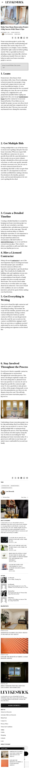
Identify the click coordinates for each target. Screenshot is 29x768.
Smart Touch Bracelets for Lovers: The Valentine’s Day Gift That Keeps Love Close (18, 586)
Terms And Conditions (6, 726)
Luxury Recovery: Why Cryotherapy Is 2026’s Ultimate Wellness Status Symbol (17, 567)
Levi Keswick (9, 34)
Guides (13, 32)
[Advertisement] (14, 127)
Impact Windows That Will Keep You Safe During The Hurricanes (13, 686)
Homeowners (15, 485)
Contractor (5, 485)
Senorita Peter (11, 591)
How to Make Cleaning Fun (14, 579)
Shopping (3, 735)
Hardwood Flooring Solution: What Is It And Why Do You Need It (14, 633)
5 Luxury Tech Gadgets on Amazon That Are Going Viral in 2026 (18, 539)
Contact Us (4, 721)
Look (2, 741)
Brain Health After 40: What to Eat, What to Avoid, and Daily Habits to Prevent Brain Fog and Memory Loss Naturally (18, 557)
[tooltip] (12, 38)
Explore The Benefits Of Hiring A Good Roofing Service (14, 657)
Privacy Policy (4, 723)
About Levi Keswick (6, 712)
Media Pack (4, 718)
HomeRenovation (7, 487)
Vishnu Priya (11, 597)
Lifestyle (17, 32)
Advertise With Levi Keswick (8, 715)
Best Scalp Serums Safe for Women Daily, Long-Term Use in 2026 (18, 547)
